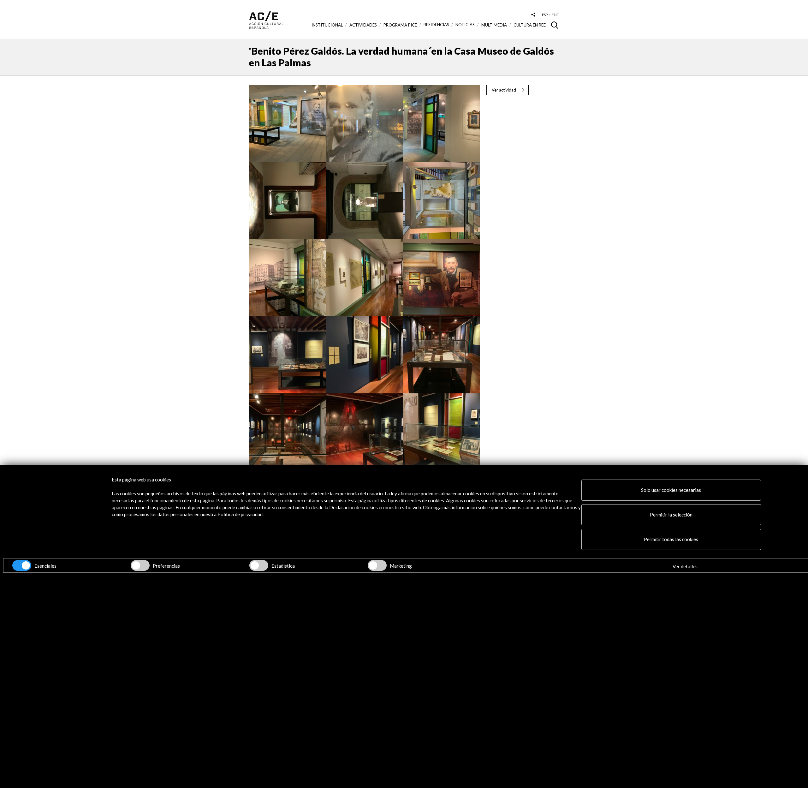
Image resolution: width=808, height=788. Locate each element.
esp (545, 14)
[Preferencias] (140, 565)
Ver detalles (685, 566)
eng (555, 14)
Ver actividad (504, 90)
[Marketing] (377, 565)
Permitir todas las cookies (671, 539)
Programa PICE (400, 25)
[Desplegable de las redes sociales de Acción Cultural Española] (533, 15)
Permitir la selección (671, 514)
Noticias (465, 25)
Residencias (436, 25)
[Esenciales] (21, 565)
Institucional (327, 25)
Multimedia (494, 25)
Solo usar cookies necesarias (671, 490)
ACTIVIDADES (363, 25)
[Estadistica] (258, 565)
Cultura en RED (530, 25)
